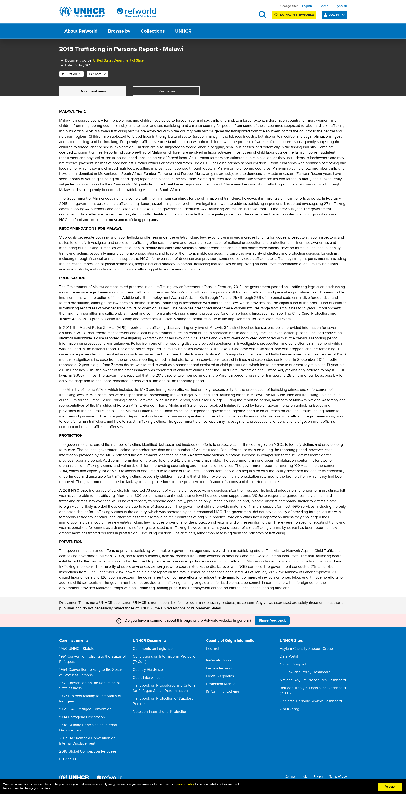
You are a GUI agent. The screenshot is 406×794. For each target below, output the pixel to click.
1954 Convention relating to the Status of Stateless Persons (90, 672)
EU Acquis (67, 759)
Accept (390, 786)
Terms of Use (338, 777)
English (307, 6)
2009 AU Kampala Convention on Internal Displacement (87, 740)
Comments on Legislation (154, 648)
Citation (71, 73)
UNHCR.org (289, 708)
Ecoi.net (212, 648)
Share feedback (272, 620)
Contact (290, 777)
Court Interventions (148, 677)
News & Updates (220, 676)
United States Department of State (118, 60)
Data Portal (289, 656)
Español (324, 6)
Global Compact (293, 664)
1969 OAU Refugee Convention (85, 709)
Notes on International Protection (160, 711)
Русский (341, 6)
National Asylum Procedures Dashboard (313, 680)
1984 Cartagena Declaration (82, 717)
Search (262, 14)
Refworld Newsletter (222, 691)
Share (97, 73)
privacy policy (185, 784)
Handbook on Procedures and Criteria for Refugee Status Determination (164, 688)
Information (166, 91)
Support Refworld (297, 14)
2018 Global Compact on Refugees (88, 751)
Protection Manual (221, 683)
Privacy (318, 777)
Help (304, 777)
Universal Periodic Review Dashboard (311, 700)
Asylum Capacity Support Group (306, 648)
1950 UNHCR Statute (76, 648)
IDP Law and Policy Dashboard (305, 672)
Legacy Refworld (219, 668)
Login (334, 14)
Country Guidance (148, 669)
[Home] (107, 12)
